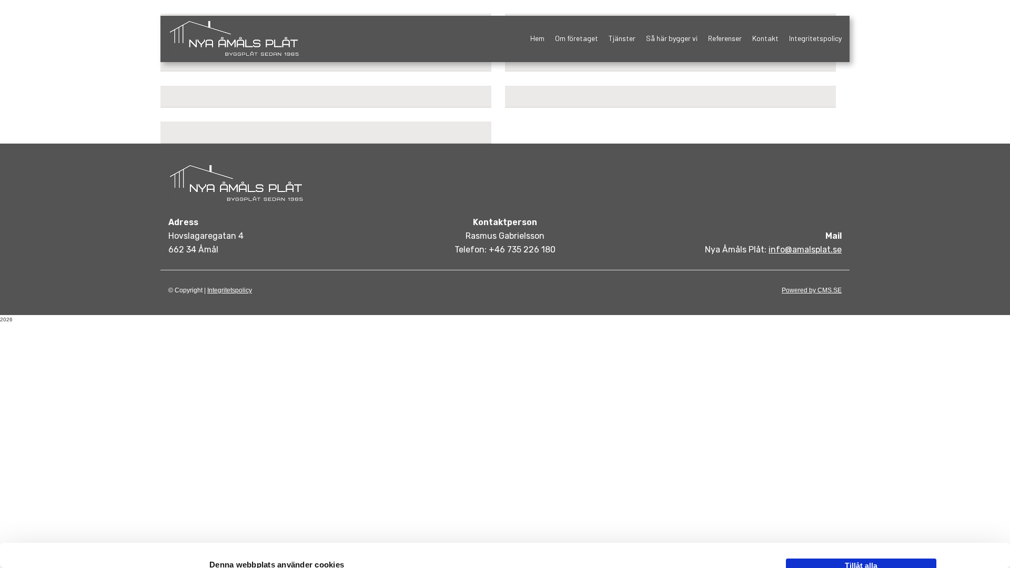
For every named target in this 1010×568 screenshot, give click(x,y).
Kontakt (765, 38)
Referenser (725, 38)
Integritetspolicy (815, 38)
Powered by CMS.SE (812, 290)
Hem (537, 38)
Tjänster (622, 38)
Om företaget (576, 38)
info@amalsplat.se (805, 250)
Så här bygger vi (672, 38)
